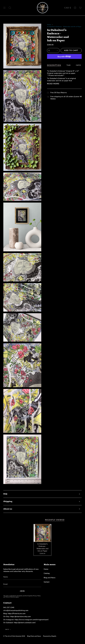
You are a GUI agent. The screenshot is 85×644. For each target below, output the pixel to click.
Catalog (47, 573)
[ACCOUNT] (75, 8)
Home (49, 25)
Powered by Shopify (49, 636)
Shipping (7, 501)
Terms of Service (10, 597)
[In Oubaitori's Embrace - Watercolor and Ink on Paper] (42, 533)
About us (7, 509)
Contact (46, 582)
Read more (53, 84)
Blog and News (49, 578)
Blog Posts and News (34, 636)
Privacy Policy (37, 596)
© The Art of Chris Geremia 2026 (14, 636)
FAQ (5, 494)
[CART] (80, 8)
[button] (10, 8)
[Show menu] (4, 8)
